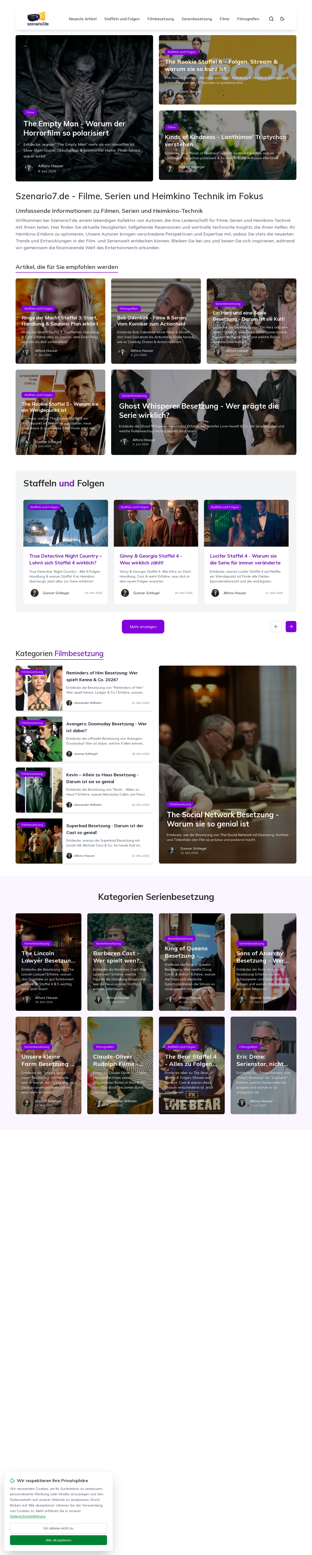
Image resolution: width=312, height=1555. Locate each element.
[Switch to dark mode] (282, 18)
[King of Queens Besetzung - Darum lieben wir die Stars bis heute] (192, 962)
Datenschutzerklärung (27, 1516)
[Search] (271, 18)
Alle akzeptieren (58, 1540)
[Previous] (276, 626)
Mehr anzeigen (143, 626)
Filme (224, 18)
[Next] (291, 626)
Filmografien (248, 18)
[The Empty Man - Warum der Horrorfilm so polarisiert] (84, 108)
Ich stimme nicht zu (58, 1528)
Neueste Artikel (83, 18)
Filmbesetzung (160, 18)
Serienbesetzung (197, 18)
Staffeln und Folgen (122, 18)
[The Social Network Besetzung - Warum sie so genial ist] (227, 765)
